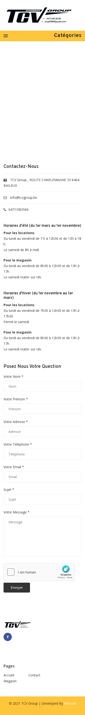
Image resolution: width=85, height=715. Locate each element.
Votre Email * (14, 467)
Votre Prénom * (16, 399)
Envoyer (17, 587)
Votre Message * (17, 512)
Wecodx (70, 703)
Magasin (10, 681)
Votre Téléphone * (18, 444)
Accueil (9, 675)
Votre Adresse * (16, 422)
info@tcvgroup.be (23, 197)
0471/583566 (18, 209)
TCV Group (29, 703)
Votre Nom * (13, 376)
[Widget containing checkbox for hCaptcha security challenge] (39, 572)
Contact (34, 675)
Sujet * (9, 490)
